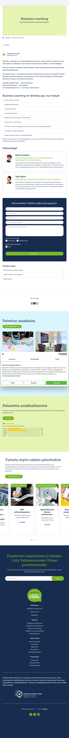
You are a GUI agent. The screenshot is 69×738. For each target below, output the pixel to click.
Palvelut (34, 620)
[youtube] (38, 714)
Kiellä (12, 383)
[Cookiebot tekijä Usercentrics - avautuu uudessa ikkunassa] (59, 354)
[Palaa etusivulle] (3, 38)
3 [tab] (34, 539)
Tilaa (57, 578)
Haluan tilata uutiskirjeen (13, 244)
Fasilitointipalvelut (34, 633)
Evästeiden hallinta (34, 665)
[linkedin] (34, 714)
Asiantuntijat (34, 644)
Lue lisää (8, 418)
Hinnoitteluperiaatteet (34, 652)
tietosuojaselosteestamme (12, 376)
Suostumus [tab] (12, 359)
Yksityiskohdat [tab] (34, 359)
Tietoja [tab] (57, 359)
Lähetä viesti (34, 253)
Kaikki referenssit (10, 326)
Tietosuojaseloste (34, 662)
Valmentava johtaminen (34, 628)
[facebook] (30, 714)
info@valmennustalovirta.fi (34, 608)
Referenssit (34, 647)
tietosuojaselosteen (35, 572)
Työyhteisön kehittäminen (34, 623)
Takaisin (6, 45)
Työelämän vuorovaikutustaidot (34, 631)
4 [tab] (36, 539)
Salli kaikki (56, 383)
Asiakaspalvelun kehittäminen (34, 626)
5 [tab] (37, 539)
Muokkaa (33, 383)
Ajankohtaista (34, 649)
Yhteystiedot (34, 660)
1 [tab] (31, 539)
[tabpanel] (22, 510)
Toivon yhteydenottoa (12, 238)
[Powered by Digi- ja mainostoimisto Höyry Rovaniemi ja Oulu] (42, 708)
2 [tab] (32, 539)
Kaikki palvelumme (14, 476)
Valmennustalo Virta (34, 641)
